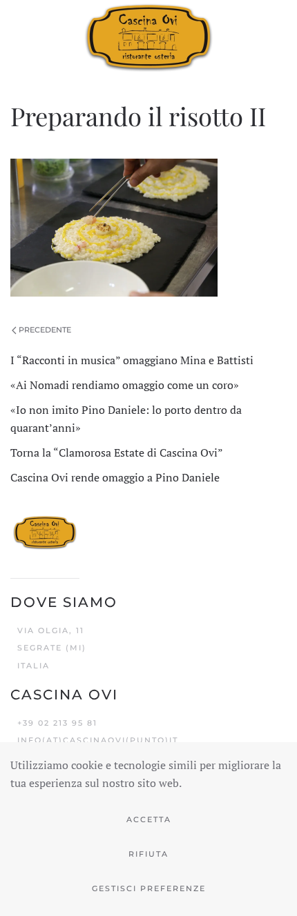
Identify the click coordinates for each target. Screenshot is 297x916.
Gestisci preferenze (149, 888)
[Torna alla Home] (148, 36)
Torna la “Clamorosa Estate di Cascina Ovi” (116, 452)
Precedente (45, 330)
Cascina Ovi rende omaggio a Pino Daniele (115, 477)
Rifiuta (148, 854)
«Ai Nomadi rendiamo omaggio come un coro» (124, 384)
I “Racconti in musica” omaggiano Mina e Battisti (131, 360)
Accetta (148, 819)
